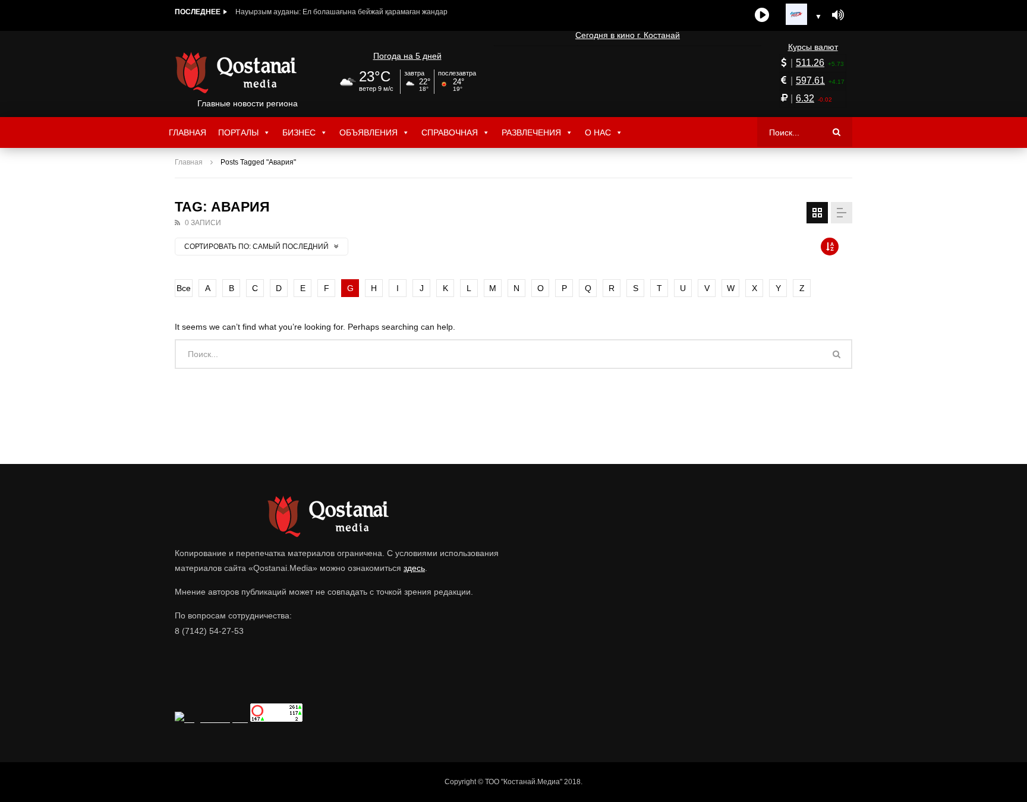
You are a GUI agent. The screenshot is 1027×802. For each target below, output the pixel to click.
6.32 (805, 98)
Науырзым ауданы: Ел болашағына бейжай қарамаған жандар (341, 12)
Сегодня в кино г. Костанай (627, 35)
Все (184, 288)
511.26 (810, 63)
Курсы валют (813, 47)
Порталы (238, 132)
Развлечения (531, 132)
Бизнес (299, 132)
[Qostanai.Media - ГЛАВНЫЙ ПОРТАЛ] (247, 72)
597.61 (810, 80)
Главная (187, 132)
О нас (598, 132)
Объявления (368, 132)
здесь (414, 568)
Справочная (449, 132)
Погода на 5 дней (407, 56)
